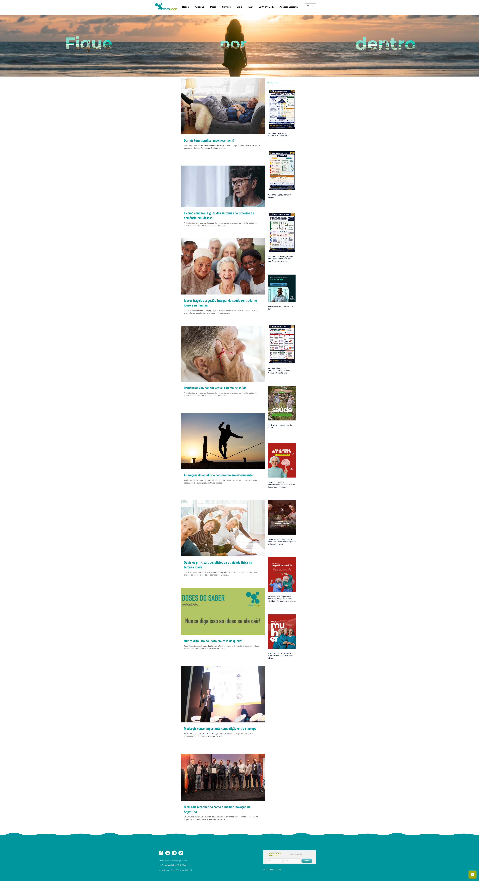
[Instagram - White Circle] (174, 853)
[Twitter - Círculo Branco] (180, 853)
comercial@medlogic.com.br (176, 860)
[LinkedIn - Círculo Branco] (167, 853)
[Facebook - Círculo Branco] (161, 853)
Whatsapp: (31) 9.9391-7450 (174, 865)
